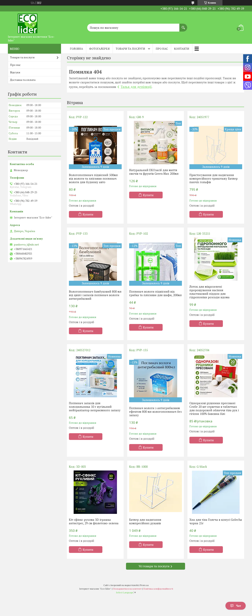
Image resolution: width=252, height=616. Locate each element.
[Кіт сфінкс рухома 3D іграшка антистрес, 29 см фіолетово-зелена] (95, 492)
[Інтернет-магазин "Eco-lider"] (27, 22)
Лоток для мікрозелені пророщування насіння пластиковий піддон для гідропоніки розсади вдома (209, 292)
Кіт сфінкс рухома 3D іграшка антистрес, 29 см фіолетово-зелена (94, 521)
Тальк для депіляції (136, 86)
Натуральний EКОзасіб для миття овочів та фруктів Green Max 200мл (154, 171)
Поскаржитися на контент (127, 588)
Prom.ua (144, 585)
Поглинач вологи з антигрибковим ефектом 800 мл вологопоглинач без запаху (155, 411)
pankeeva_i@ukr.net (26, 244)
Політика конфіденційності (158, 588)
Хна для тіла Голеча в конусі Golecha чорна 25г (215, 521)
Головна (76, 48)
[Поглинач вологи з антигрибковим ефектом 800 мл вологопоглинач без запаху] (155, 378)
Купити (88, 214)
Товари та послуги (130, 48)
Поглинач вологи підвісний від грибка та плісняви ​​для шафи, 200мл (155, 293)
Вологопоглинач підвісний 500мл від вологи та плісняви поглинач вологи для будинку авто (93, 178)
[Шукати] (183, 26)
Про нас (162, 48)
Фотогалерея (99, 48)
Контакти (181, 48)
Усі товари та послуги (154, 566)
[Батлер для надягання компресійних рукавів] (155, 492)
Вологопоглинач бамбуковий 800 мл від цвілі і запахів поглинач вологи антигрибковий (95, 295)
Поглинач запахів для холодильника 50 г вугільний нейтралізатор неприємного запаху (94, 406)
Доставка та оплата (22, 80)
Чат (238, 606)
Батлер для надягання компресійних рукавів (145, 521)
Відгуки (15, 72)
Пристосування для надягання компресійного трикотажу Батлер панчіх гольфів (213, 178)
